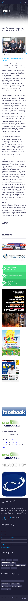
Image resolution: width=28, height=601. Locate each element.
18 (6, 442)
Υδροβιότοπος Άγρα (6, 589)
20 (13, 442)
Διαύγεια (3, 531)
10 (3, 441)
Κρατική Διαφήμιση (6, 547)
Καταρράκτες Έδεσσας (18, 580)
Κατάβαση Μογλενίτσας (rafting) (8, 562)
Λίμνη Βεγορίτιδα (5, 583)
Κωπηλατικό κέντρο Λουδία (7, 565)
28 (16, 444)
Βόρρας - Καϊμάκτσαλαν (7, 580)
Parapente (9, 559)
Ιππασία (15, 559)
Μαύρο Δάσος (5, 586)
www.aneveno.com (4, 598)
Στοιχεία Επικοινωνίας (6, 544)
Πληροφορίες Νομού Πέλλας (8, 537)
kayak (3, 559)
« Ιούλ (4, 447)
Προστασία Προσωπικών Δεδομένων (10, 541)
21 (16, 442)
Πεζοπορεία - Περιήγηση (20, 565)
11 (6, 441)
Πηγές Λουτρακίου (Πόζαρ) (15, 586)
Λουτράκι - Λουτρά (15, 583)
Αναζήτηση (21, 2)
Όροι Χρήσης (4, 534)
